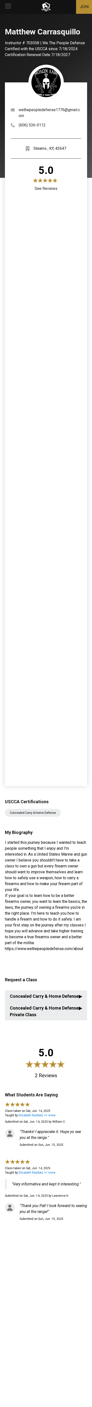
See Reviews (46, 188)
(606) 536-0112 (32, 125)
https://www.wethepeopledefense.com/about (44, 948)
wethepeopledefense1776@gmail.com (49, 112)
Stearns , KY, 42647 (49, 148)
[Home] (46, 7)
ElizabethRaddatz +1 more (37, 1115)
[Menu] (8, 7)
